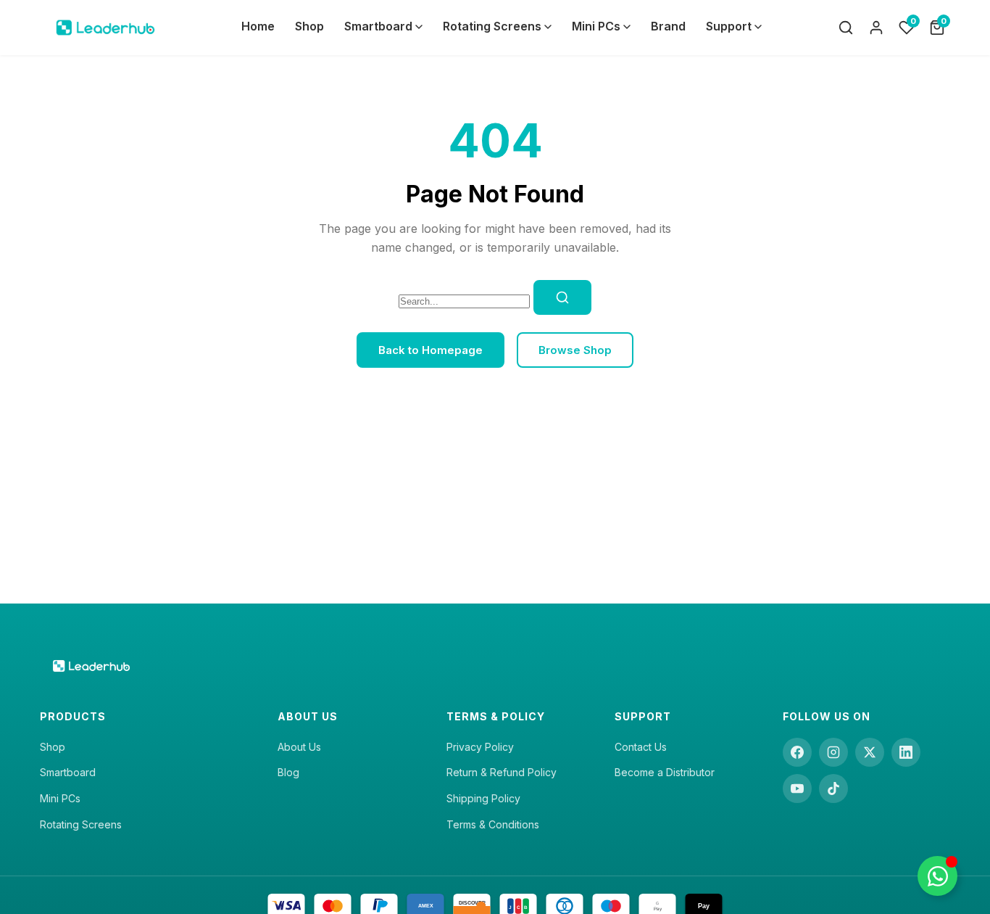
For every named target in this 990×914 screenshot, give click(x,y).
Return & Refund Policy (501, 772)
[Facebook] (797, 752)
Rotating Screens (492, 26)
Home (258, 26)
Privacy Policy (480, 747)
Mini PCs (596, 26)
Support (729, 26)
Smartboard (378, 26)
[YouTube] (797, 788)
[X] (869, 752)
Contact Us (641, 747)
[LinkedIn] (905, 752)
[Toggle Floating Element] (937, 876)
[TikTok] (833, 788)
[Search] (846, 28)
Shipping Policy (483, 798)
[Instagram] (833, 752)
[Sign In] (876, 28)
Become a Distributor (665, 772)
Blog (288, 772)
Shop (309, 26)
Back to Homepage (430, 350)
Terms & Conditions (492, 824)
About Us (299, 747)
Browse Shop (575, 350)
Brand (668, 26)
